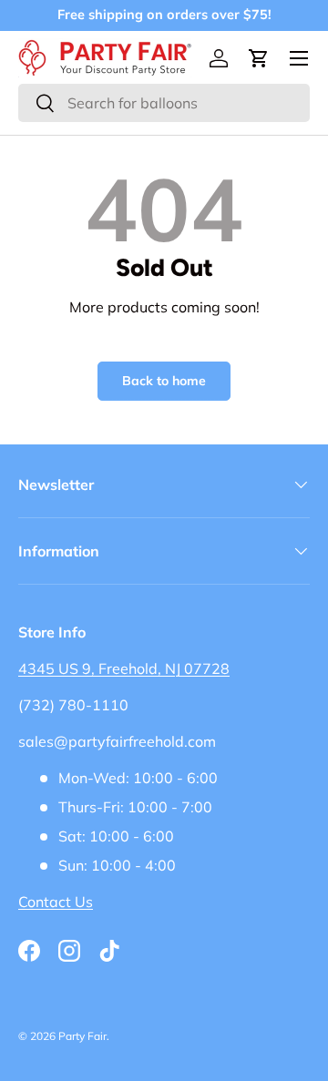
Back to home (164, 380)
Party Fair (82, 1036)
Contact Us (55, 901)
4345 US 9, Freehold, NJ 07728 (124, 668)
